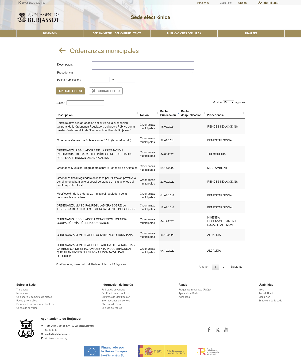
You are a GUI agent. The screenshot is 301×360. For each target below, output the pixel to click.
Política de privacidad (113, 289)
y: (113, 80)
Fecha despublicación (191, 113)
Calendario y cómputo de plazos (34, 296)
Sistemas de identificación (116, 296)
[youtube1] (226, 330)
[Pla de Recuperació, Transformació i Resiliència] (208, 352)
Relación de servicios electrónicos (35, 304)
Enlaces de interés (112, 307)
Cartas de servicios (26, 307)
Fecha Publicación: (69, 80)
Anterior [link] (204, 267)
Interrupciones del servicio (116, 300)
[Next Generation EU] (105, 352)
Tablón (144, 115)
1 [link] (215, 267)
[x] (217, 330)
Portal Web (203, 2)
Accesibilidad (266, 293)
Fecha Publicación (168, 113)
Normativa (22, 293)
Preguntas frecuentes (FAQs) (195, 289)
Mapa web (264, 296)
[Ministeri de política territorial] (162, 352)
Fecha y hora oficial (27, 300)
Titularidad (22, 289)
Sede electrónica (150, 17)
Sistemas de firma (111, 304)
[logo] (38, 17)
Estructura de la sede (270, 300)
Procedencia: (65, 72)
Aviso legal (184, 296)
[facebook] (209, 330)
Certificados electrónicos (115, 293)
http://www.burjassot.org (56, 338)
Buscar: (60, 103)
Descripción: (65, 64)
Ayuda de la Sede (188, 293)
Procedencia (215, 115)
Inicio (261, 289)
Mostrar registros (229, 102)
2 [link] (223, 267)
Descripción (65, 115)
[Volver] (62, 50)
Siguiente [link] (236, 267)
